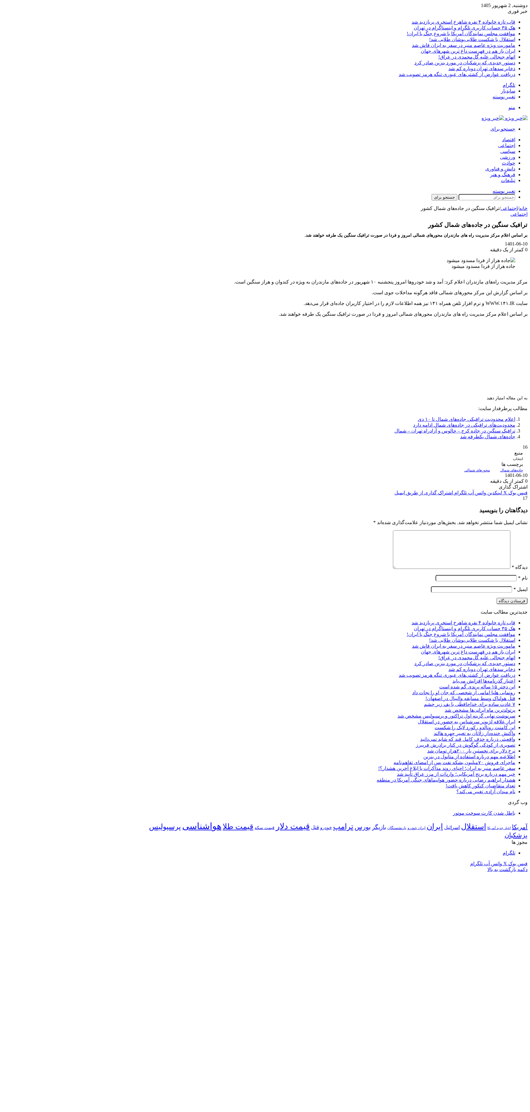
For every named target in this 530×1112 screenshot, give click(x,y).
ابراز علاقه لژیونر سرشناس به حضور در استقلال (466, 721)
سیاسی (507, 151)
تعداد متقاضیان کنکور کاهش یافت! (480, 785)
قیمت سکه (265, 827)
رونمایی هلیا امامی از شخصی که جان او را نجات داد (463, 692)
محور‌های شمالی (477, 470)
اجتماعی (506, 145)
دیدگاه (520, 567)
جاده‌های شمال (511, 470)
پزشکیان (516, 835)
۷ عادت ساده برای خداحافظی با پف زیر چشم (469, 704)
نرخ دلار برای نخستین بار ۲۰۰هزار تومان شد (471, 750)
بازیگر (379, 827)
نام (523, 578)
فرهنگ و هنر (502, 174)
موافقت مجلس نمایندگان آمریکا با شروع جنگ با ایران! (461, 33)
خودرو (326, 827)
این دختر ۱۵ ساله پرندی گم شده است (477, 686)
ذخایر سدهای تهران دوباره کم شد (481, 68)
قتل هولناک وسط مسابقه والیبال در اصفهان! (470, 698)
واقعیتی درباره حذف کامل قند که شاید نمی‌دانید (467, 739)
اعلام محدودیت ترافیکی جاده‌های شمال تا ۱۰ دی (466, 419)
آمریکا (520, 827)
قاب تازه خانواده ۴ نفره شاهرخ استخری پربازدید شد (463, 22)
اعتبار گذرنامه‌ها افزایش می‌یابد (483, 681)
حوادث (508, 163)
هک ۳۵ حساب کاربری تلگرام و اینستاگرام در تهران (464, 27)
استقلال (473, 826)
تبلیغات (508, 180)
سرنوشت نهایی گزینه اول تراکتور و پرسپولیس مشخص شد (456, 715)
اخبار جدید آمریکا (499, 828)
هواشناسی (201, 826)
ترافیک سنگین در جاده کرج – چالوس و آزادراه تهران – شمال (454, 430)
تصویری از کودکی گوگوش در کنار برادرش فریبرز (465, 745)
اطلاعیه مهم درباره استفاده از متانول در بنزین (469, 756)
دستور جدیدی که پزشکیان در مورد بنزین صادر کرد (464, 62)
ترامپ (343, 826)
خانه (523, 208)
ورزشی (507, 157)
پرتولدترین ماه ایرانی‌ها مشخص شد (480, 710)
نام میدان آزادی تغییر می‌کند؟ (485, 791)
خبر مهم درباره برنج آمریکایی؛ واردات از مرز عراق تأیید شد (456, 774)
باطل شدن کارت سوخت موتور (484, 813)
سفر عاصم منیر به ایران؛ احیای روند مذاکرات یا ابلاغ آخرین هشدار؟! (446, 768)
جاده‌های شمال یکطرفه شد (487, 436)
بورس (363, 827)
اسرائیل (452, 827)
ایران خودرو (416, 828)
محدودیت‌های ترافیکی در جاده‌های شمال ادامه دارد (464, 425)
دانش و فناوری (500, 168)
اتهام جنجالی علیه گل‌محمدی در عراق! (476, 56)
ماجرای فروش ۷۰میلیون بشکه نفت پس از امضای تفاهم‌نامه (454, 762)
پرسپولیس (165, 826)
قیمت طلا (238, 826)
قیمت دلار (293, 826)
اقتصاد (508, 139)
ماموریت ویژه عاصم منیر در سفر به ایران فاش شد (463, 45)
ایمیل (520, 589)
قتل (315, 827)
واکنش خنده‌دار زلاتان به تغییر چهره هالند (474, 733)
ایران (435, 826)
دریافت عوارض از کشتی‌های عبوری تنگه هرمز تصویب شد (457, 74)
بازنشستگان (396, 828)
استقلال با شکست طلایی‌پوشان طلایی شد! (472, 39)
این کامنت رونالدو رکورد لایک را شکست (475, 727)
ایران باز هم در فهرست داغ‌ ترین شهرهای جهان (468, 51)
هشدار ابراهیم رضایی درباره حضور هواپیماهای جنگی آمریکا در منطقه (446, 780)
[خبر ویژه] (505, 118)
